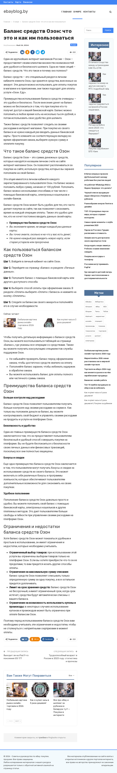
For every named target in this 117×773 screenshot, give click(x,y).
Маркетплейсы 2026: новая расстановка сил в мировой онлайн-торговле (97, 361)
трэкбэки (42, 737)
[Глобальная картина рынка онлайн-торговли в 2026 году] (10, 322)
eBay (98, 307)
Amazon (88, 307)
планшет (98, 321)
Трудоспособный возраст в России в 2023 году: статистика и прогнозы (60, 658)
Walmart (88, 316)
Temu (97, 311)
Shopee (88, 311)
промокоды (90, 326)
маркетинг (100, 316)
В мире (77, 11)
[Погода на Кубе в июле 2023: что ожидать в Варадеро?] (95, 119)
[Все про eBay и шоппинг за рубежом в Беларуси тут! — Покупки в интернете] (63, 690)
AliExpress (99, 302)
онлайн (88, 321)
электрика (89, 341)
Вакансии (27, 2)
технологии (90, 331)
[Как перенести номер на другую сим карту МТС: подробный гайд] (95, 77)
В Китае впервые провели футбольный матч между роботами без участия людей (97, 177)
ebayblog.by (16, 11)
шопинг (98, 336)
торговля (102, 331)
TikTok (105, 311)
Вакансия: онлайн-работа (95, 380)
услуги (88, 336)
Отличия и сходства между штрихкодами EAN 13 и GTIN (99, 65)
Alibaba (88, 302)
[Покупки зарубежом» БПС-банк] (95, 142)
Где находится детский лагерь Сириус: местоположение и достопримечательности (98, 275)
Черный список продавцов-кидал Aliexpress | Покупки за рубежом (97, 196)
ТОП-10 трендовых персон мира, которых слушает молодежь (96, 214)
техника (101, 326)
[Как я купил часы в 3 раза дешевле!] (49, 322)
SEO (105, 307)
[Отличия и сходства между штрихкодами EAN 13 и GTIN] (95, 56)
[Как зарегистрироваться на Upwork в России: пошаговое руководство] (95, 98)
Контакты (8, 2)
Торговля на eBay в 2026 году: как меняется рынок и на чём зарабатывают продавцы (97, 372)
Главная (66, 11)
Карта (18, 2)
